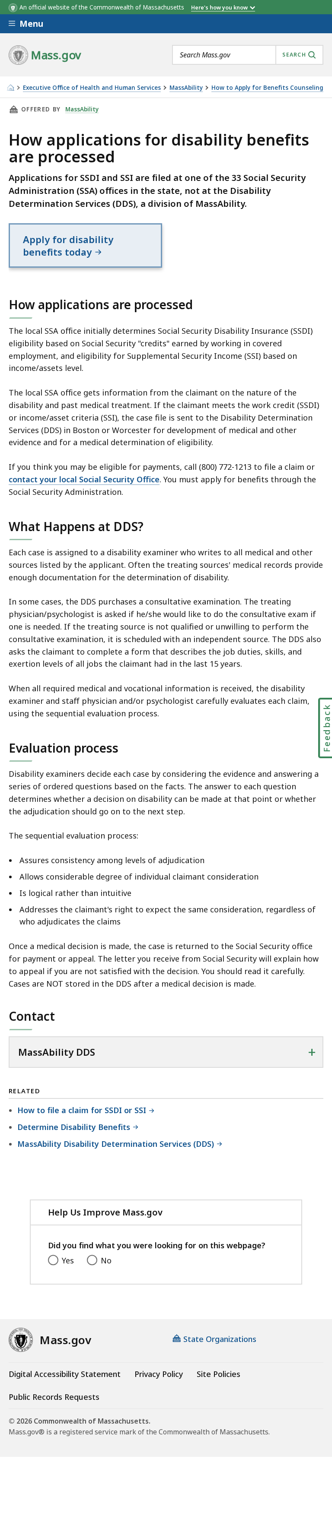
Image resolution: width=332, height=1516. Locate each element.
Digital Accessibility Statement (65, 1374)
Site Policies (218, 1374)
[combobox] (247, 55)
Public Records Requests (54, 1397)
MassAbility (186, 88)
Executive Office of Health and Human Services (92, 88)
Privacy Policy (158, 1374)
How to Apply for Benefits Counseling (267, 88)
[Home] (10, 87)
